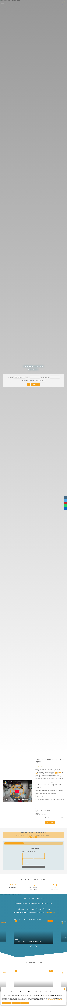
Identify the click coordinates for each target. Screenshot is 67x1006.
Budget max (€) (54, 377)
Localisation (34, 377)
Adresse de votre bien (29, 867)
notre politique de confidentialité (55, 999)
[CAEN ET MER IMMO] (64, 3)
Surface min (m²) (39, 380)
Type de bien (17, 376)
